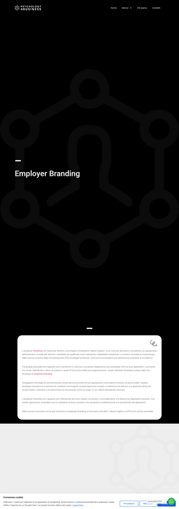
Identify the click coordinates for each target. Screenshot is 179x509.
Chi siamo (142, 8)
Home (114, 8)
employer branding (43, 374)
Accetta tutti (166, 503)
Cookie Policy (78, 505)
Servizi (125, 8)
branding (37, 350)
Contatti (156, 8)
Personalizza (129, 503)
